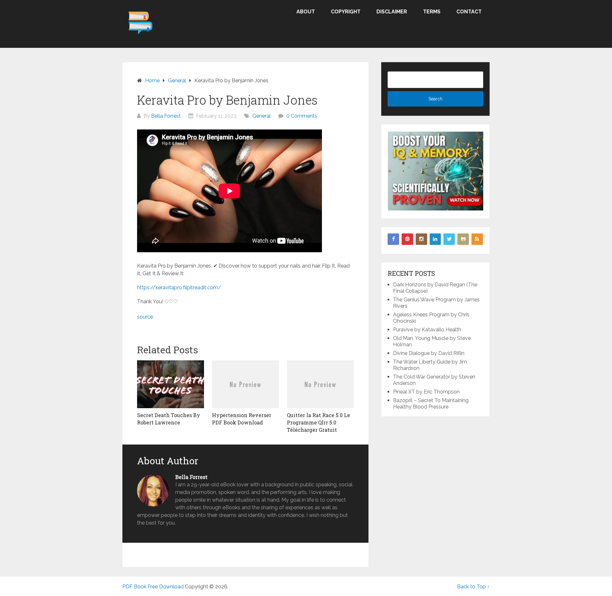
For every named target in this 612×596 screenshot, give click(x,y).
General (261, 116)
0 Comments (301, 116)
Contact (469, 12)
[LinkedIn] (435, 239)
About (305, 12)
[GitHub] (463, 239)
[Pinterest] (407, 239)
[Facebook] (393, 239)
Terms (432, 12)
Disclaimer (391, 12)
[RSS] (477, 239)
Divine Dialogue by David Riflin (428, 353)
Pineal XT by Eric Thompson (426, 392)
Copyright (346, 12)
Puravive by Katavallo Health (427, 330)
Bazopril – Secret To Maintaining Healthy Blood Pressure (431, 403)
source (145, 317)
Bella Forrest (166, 116)
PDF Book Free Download (153, 587)
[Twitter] (449, 239)
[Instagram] (421, 239)
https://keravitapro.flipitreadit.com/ (179, 287)
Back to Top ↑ (473, 587)
